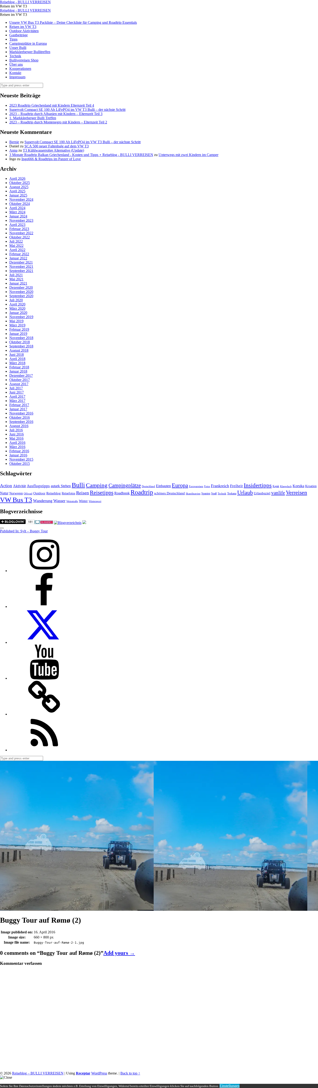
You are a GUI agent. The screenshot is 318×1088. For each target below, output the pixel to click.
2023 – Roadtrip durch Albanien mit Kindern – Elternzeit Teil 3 (55, 114)
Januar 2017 (18, 409)
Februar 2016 (19, 451)
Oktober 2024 (19, 204)
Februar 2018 (19, 367)
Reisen (82, 492)
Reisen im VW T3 (22, 27)
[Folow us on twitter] (44, 642)
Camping (97, 485)
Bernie (14, 142)
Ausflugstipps (38, 486)
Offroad (28, 493)
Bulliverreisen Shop (23, 60)
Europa (180, 485)
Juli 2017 (16, 388)
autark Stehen (61, 486)
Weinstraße (72, 501)
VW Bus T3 (16, 499)
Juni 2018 (16, 355)
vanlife (278, 492)
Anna (13, 150)
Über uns (16, 64)
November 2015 (21, 459)
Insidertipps (258, 485)
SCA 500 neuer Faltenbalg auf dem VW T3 (56, 146)
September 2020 (21, 296)
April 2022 (17, 250)
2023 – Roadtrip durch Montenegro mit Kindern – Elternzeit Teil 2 (58, 122)
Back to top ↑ (130, 1073)
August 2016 (18, 426)
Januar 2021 (18, 283)
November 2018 (21, 338)
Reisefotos (68, 493)
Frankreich (220, 485)
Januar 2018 (18, 371)
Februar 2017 (19, 405)
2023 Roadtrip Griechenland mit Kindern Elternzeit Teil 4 (51, 105)
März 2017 (17, 401)
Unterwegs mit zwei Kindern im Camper (188, 155)
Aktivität (19, 486)
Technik (15, 56)
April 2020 (17, 304)
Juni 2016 (16, 434)
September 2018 (21, 346)
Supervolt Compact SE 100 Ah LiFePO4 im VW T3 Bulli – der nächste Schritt (67, 110)
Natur (4, 493)
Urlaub (245, 493)
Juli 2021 (16, 275)
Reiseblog (53, 493)
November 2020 (21, 292)
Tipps (13, 39)
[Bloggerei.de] (43, 523)
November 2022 (21, 233)
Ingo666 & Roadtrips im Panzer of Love (51, 159)
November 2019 (21, 317)
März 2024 (17, 212)
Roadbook (122, 493)
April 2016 (17, 443)
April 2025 (17, 191)
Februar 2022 (19, 254)
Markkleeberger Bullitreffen (29, 52)
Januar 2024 (18, 216)
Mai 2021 (16, 279)
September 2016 (21, 422)
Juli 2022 (16, 241)
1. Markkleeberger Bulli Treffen (32, 118)
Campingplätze (124, 485)
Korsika (298, 486)
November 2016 (21, 413)
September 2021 (21, 271)
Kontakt (15, 73)
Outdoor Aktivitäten (24, 31)
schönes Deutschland (169, 493)
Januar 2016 (18, 455)
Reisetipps (101, 493)
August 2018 (18, 350)
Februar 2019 (19, 329)
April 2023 (17, 225)
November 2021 (21, 267)
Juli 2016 (16, 430)
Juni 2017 (16, 392)
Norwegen (16, 493)
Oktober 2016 (19, 417)
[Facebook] (44, 607)
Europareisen (196, 486)
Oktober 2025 (19, 183)
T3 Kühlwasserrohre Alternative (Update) (53, 150)
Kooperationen (20, 69)
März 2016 (17, 447)
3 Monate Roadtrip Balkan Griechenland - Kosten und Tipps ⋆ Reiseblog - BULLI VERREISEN (81, 155)
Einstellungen (230, 1086)
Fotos (207, 486)
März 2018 (17, 363)
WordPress (99, 1073)
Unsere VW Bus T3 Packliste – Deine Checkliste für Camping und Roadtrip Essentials (73, 22)
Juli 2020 (16, 300)
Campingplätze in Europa (28, 43)
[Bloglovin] (44, 714)
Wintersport (95, 501)
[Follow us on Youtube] (44, 678)
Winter (83, 501)
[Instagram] (44, 571)
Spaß (214, 493)
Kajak (276, 486)
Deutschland (148, 486)
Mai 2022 (16, 246)
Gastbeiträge (18, 35)
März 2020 (17, 308)
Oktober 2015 (19, 464)
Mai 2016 (16, 438)
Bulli (78, 485)
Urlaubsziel (262, 493)
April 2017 (17, 396)
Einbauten (163, 486)
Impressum (17, 77)
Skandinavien (193, 493)
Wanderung (42, 500)
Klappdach (286, 486)
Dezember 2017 (21, 375)
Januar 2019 (18, 334)
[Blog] (67, 523)
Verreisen (296, 493)
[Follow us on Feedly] (44, 750)
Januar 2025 (18, 195)
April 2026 (17, 178)
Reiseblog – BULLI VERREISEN (38, 1073)
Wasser (59, 500)
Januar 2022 (18, 258)
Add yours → (119, 953)
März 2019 (17, 325)
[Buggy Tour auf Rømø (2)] (77, 909)
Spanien (205, 493)
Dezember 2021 (21, 262)
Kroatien (311, 486)
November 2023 (21, 220)
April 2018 (17, 359)
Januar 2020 (18, 313)
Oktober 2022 (19, 237)
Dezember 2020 (21, 287)
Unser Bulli (17, 48)
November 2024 (21, 199)
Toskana (231, 493)
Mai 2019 (16, 321)
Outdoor (39, 493)
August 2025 (18, 187)
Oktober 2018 (19, 342)
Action (6, 485)
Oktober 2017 (19, 380)
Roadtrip (142, 492)
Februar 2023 (19, 229)
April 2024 (17, 208)
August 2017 (18, 384)
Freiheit (236, 486)
